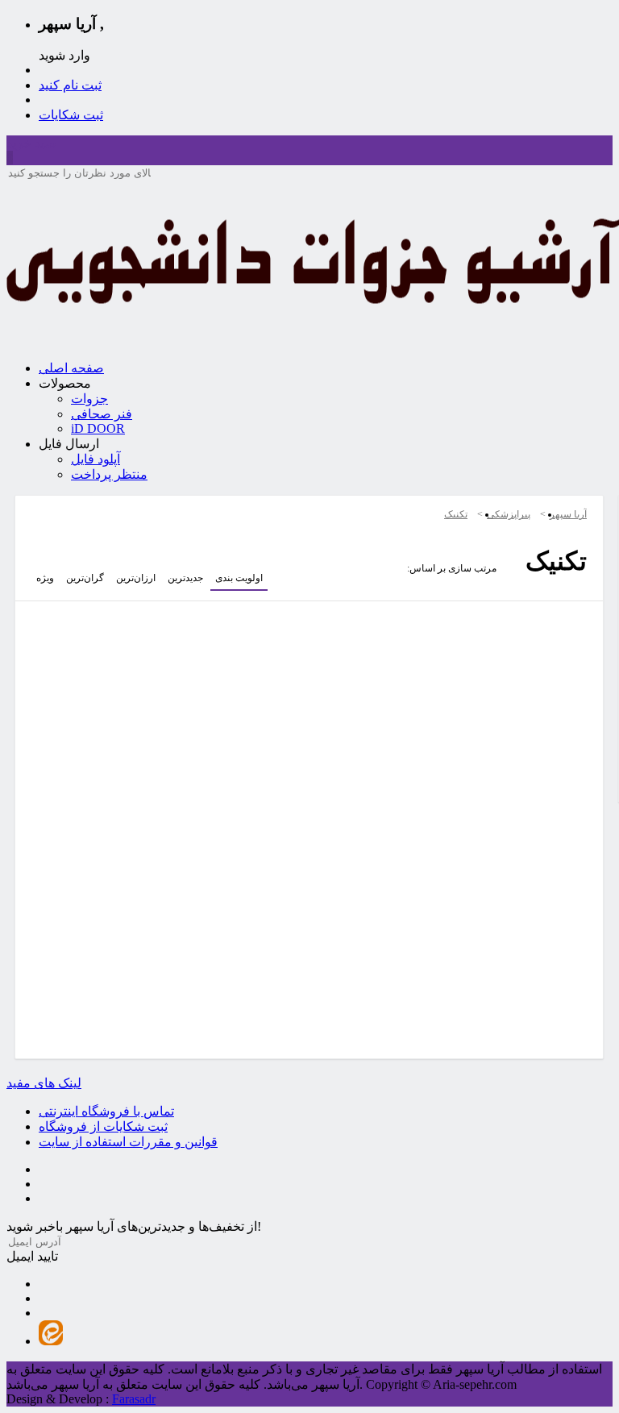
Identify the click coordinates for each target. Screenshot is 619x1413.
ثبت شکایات (71, 115)
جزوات (89, 398)
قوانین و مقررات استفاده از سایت (128, 1142)
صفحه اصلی (71, 368)
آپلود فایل (95, 459)
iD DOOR (98, 428)
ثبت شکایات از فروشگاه (103, 1126)
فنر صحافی (101, 414)
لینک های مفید (43, 1083)
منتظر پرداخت (109, 474)
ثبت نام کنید (70, 85)
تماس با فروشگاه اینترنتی (106, 1111)
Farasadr (134, 1399)
